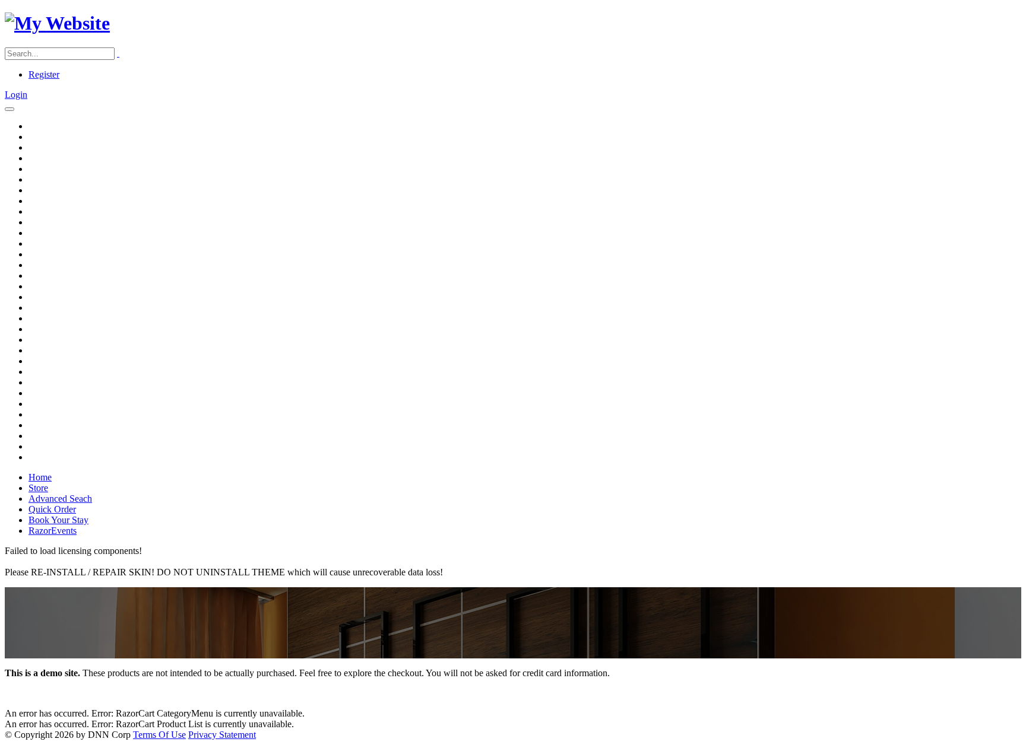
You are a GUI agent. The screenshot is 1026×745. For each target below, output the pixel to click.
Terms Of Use (159, 735)
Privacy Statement (222, 735)
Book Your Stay (58, 520)
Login (16, 95)
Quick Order (52, 509)
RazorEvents (52, 531)
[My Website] (57, 23)
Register (43, 74)
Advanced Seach (60, 499)
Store (38, 488)
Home (40, 477)
